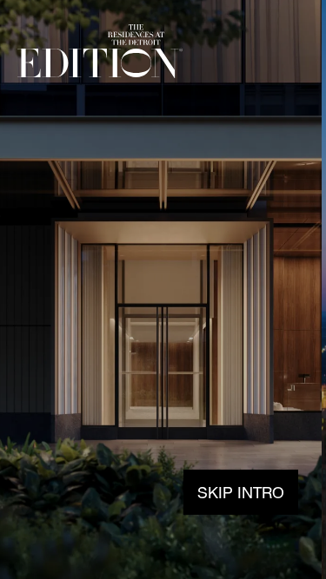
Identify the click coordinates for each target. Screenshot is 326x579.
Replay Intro (265, 52)
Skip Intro (240, 492)
